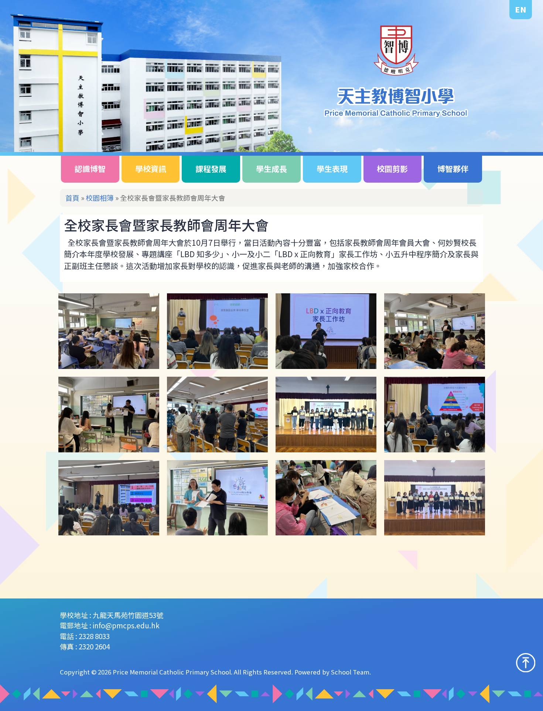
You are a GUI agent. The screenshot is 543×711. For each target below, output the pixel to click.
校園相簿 (100, 198)
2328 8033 (94, 636)
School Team (350, 671)
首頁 (72, 198)
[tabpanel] (271, 76)
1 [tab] (510, 133)
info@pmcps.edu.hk (126, 625)
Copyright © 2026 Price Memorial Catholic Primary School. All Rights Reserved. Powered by (195, 671)
